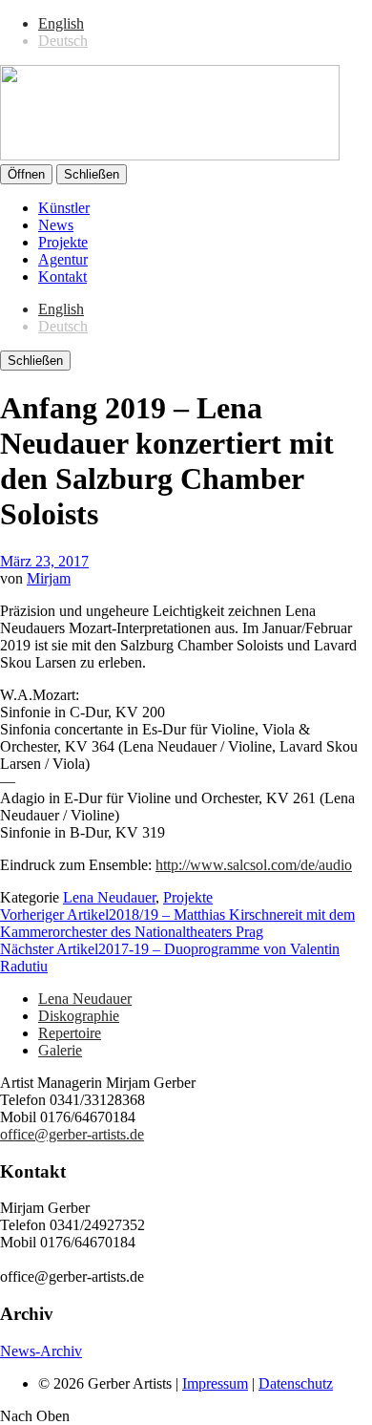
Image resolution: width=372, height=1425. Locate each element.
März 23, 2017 (44, 561)
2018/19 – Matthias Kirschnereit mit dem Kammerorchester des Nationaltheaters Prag (177, 923)
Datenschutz (295, 1383)
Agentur (63, 259)
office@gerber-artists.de (72, 1134)
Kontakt (62, 276)
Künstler (64, 208)
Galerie (60, 1050)
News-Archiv (41, 1351)
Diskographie (78, 1016)
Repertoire (69, 1033)
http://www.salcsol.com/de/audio (253, 865)
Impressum (215, 1383)
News (55, 225)
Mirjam (49, 578)
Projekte (63, 242)
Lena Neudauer (109, 897)
